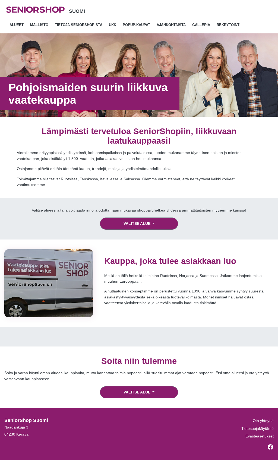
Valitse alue (137, 223)
